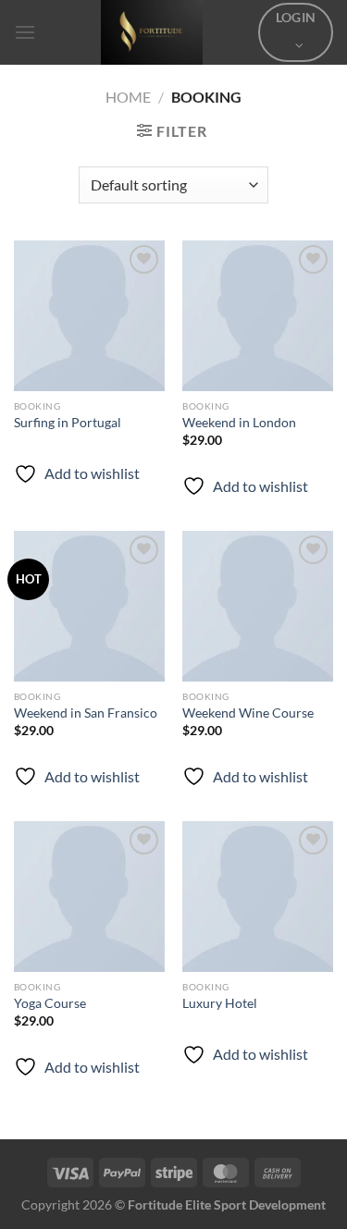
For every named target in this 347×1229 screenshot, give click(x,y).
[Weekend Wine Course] (257, 606)
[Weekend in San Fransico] (89, 606)
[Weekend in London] (257, 315)
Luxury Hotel (219, 1003)
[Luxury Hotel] (257, 896)
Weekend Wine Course (248, 713)
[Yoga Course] (89, 896)
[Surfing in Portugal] (89, 315)
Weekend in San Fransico (85, 713)
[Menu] (25, 32)
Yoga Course (50, 1003)
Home (128, 96)
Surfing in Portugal (67, 422)
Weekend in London (239, 422)
